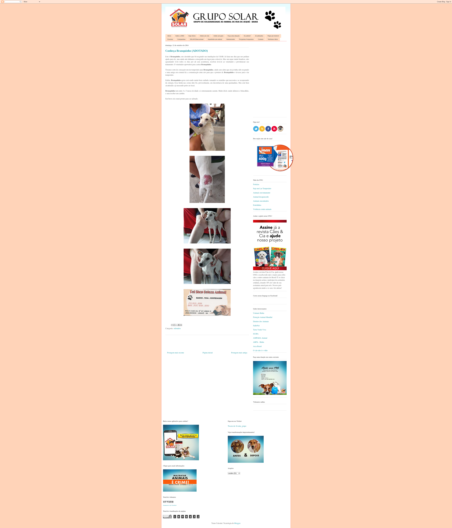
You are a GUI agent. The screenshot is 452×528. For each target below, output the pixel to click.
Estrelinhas (257, 205)
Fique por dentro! (273, 36)
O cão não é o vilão (260, 350)
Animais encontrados (261, 201)
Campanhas (181, 39)
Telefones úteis (273, 39)
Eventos (170, 39)
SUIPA (255, 333)
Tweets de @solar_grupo (237, 426)
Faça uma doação (234, 36)
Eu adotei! (247, 36)
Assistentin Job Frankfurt (169, 505)
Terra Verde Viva (259, 329)
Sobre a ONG (179, 36)
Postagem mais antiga (239, 352)
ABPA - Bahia (258, 342)
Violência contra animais (262, 209)
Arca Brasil (257, 346)
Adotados (177, 328)
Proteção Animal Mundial (262, 317)
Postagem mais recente (175, 352)
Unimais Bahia (258, 313)
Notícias (256, 184)
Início (169, 36)
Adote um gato (218, 36)
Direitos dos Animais (261, 321)
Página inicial (208, 352)
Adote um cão (204, 36)
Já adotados (259, 36)
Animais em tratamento (261, 192)
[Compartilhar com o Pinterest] (181, 325)
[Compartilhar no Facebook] (179, 325)
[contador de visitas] (168, 502)
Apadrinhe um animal (215, 39)
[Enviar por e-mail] (172, 325)
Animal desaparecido (261, 197)
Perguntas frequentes (246, 39)
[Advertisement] (270, 80)
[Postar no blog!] (174, 325)
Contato (260, 39)
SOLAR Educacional (196, 39)
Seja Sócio (192, 36)
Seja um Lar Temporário (262, 188)
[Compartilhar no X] (176, 325)
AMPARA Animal (260, 338)
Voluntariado (230, 39)
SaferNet (256, 325)
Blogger (237, 523)
